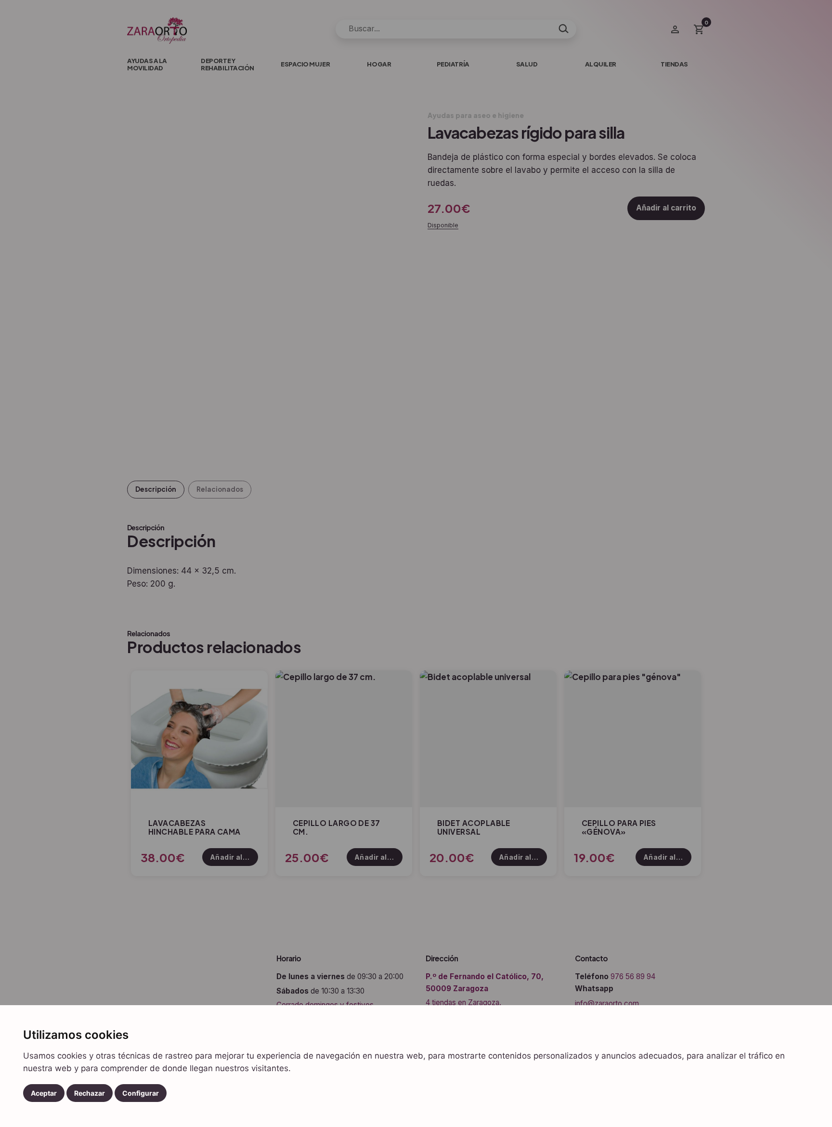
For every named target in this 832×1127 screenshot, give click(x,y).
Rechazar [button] (89, 1093)
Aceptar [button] (44, 1093)
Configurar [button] (140, 1093)
